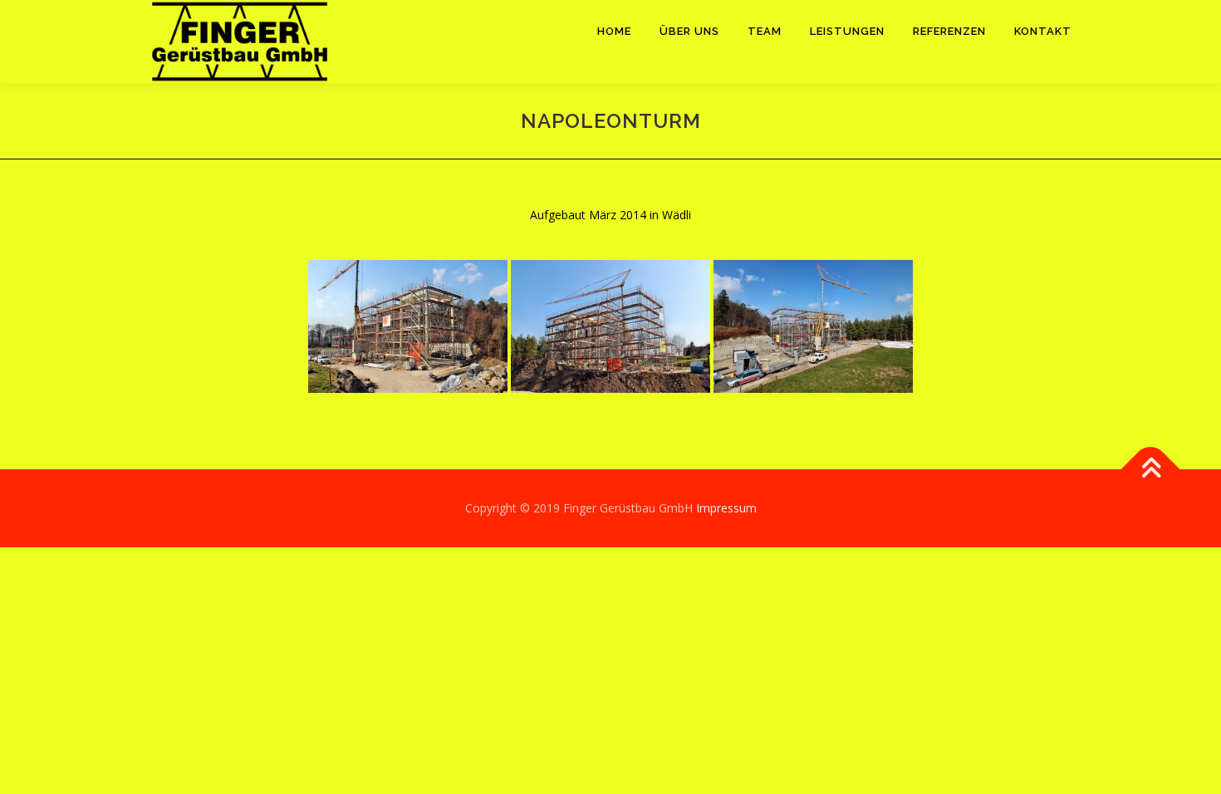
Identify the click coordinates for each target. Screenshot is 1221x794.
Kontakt (1042, 31)
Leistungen (847, 31)
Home (614, 31)
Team (765, 31)
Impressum (726, 508)
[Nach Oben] (1150, 469)
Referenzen (949, 31)
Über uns (689, 31)
